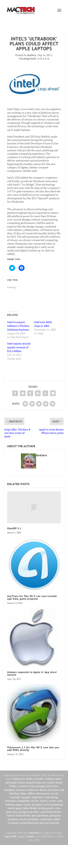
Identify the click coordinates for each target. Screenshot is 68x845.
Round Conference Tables (40, 782)
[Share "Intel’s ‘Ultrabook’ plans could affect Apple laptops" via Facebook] (15, 393)
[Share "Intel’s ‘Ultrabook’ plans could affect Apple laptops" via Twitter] (22, 393)
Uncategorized (27, 58)
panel (27, 804)
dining (54, 797)
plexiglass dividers (29, 812)
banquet (25, 797)
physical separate (49, 822)
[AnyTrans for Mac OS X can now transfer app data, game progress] (34, 564)
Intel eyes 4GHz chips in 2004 (43, 324)
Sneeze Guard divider (18, 815)
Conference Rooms (37, 790)
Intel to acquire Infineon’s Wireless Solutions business (18, 325)
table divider (30, 808)
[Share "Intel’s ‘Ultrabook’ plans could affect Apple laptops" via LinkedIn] (38, 393)
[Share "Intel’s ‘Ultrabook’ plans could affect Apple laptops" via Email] (53, 393)
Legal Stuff (10, 836)
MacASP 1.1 (14, 528)
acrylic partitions (29, 819)
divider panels (46, 808)
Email (31, 836)
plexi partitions (40, 815)
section (35, 800)
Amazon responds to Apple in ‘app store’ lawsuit (32, 673)
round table (46, 819)
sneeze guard (15, 808)
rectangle (15, 797)
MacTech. (34, 832)
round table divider (51, 812)
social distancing (53, 804)
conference (38, 797)
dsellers (31, 55)
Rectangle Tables (15, 782)
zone (60, 800)
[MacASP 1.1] (34, 507)
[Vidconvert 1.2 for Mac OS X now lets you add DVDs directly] (34, 713)
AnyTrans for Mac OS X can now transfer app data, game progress (32, 597)
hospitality (24, 800)
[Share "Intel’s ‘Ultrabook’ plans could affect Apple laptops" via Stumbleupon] (45, 393)
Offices (31, 793)
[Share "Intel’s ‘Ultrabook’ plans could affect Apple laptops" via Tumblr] (30, 393)
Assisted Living (26, 786)
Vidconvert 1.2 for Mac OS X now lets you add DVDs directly (33, 749)
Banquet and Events (47, 786)
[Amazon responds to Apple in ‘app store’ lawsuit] (34, 637)
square (19, 804)
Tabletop (10, 804)
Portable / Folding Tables (48, 778)
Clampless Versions (15, 790)
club (47, 797)
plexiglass (37, 804)
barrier (44, 800)
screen (52, 800)
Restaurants (43, 793)
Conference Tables (22, 778)
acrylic (54, 793)
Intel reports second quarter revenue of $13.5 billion (18, 347)
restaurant (11, 800)
